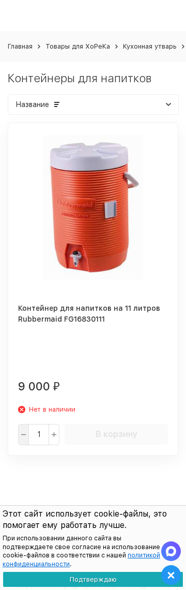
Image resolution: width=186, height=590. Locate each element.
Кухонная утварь (150, 46)
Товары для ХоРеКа (77, 46)
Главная (20, 46)
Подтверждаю (93, 579)
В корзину (116, 434)
